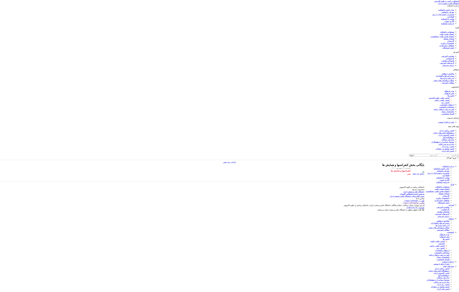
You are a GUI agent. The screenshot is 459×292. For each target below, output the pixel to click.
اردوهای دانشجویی (447, 105)
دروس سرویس (448, 65)
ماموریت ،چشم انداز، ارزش (443, 14)
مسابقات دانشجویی (446, 107)
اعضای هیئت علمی (446, 34)
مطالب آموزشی (447, 83)
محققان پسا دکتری (446, 45)
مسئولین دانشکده (447, 32)
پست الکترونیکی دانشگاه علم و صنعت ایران (407, 196)
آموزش (451, 205)
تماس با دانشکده (447, 19)
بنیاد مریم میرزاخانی (446, 144)
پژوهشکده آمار (448, 137)
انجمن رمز (445, 102)
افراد (452, 184)
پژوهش (451, 219)
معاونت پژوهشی (447, 74)
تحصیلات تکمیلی (447, 61)
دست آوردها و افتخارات (445, 76)
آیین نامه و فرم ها (447, 78)
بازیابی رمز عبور (229, 162)
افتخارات (450, 17)
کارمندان (450, 41)
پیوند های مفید (448, 266)
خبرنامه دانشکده (447, 23)
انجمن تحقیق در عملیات (445, 149)
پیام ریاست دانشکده (446, 10)
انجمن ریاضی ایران (446, 130)
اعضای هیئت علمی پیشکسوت (442, 36)
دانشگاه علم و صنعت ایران (413, 192)
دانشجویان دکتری (447, 43)
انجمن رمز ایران (448, 146)
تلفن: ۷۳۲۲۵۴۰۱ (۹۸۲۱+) (414, 201)
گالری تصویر (449, 21)
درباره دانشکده (448, 166)
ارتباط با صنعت (448, 262)
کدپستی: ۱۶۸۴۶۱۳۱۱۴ (415, 208)
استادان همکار (448, 39)
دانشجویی (450, 232)
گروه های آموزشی (447, 63)
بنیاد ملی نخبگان (448, 140)
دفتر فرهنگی (449, 93)
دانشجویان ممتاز (447, 111)
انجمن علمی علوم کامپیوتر (439, 98)
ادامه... (409, 174)
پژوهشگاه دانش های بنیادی (443, 133)
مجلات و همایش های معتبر (443, 80)
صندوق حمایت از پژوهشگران (442, 142)
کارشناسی (450, 58)
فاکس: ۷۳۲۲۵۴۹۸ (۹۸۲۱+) (413, 203)
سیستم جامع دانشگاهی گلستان (412, 194)
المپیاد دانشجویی (447, 114)
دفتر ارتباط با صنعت (446, 122)
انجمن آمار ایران (448, 151)
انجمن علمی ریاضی (441, 100)
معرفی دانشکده (448, 12)
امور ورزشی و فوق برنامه (444, 109)
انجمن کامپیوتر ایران (446, 135)
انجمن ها (451, 96)
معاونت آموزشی (447, 56)
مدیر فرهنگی (449, 91)
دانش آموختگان (448, 48)
